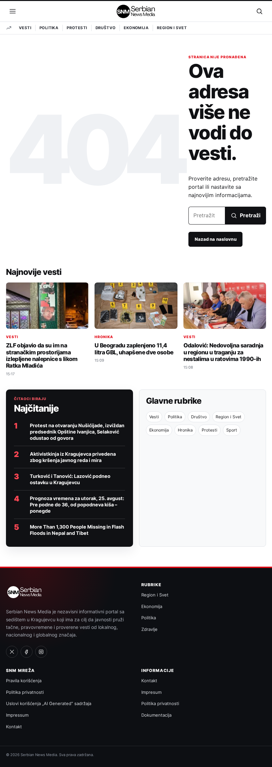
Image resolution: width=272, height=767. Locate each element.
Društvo (106, 28)
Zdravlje (149, 629)
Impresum (151, 692)
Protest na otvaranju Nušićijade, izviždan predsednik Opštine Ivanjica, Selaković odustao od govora (77, 432)
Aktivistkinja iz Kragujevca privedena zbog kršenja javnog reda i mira (73, 457)
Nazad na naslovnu (216, 239)
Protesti (77, 28)
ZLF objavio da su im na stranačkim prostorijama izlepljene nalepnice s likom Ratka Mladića (42, 355)
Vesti (25, 28)
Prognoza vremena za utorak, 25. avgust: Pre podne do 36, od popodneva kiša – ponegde (77, 504)
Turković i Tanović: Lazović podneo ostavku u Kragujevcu (70, 479)
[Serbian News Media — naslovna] (136, 11)
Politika (48, 28)
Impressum (17, 715)
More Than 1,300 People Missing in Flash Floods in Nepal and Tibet (77, 530)
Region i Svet (172, 28)
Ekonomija (136, 28)
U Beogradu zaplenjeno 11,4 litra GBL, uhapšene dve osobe (134, 348)
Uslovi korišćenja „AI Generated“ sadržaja (48, 703)
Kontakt (14, 726)
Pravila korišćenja (23, 680)
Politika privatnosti (25, 692)
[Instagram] (41, 652)
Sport (231, 430)
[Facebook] (27, 652)
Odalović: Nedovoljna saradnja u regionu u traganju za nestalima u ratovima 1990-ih (223, 352)
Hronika (104, 337)
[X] (12, 652)
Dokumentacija (156, 715)
